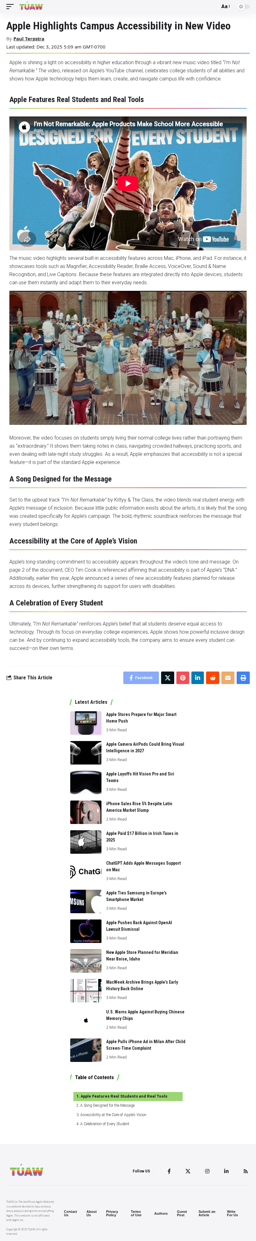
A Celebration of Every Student (104, 1124)
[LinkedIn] (226, 1171)
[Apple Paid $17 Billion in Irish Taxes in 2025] (85, 842)
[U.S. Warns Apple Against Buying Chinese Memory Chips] (85, 1020)
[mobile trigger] (11, 6)
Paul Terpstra (28, 38)
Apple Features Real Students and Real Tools (124, 1096)
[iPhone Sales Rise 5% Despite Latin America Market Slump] (85, 812)
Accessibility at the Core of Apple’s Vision (113, 1115)
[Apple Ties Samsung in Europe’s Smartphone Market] (85, 901)
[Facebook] (169, 1171)
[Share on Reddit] (212, 678)
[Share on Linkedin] (197, 678)
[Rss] (246, 1171)
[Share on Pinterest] (182, 678)
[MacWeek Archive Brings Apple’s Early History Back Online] (85, 990)
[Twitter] (188, 1171)
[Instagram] (207, 1171)
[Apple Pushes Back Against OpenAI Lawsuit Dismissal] (85, 931)
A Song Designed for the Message (107, 1105)
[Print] (243, 678)
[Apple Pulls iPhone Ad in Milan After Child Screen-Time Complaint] (85, 1050)
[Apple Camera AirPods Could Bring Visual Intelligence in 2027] (85, 753)
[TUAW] (31, 6)
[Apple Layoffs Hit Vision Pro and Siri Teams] (85, 782)
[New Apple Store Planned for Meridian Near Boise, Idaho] (85, 961)
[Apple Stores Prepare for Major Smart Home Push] (85, 723)
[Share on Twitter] (167, 678)
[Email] (227, 678)
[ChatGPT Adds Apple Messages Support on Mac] (85, 871)
